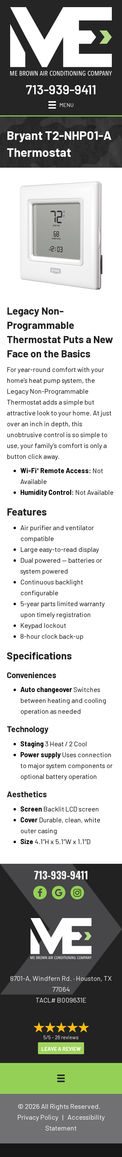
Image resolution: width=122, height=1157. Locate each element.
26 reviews (67, 1037)
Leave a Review (61, 1049)
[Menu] (61, 1078)
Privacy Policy (37, 1117)
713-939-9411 (61, 89)
